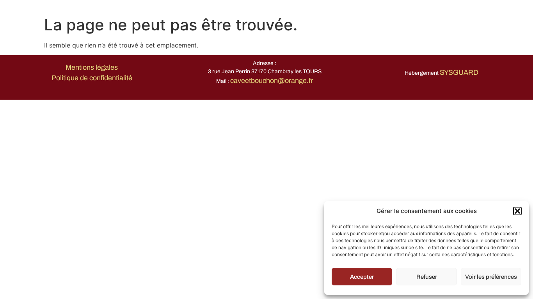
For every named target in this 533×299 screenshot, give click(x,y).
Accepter (362, 277)
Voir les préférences (491, 277)
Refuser (426, 277)
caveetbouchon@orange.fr (271, 80)
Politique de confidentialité (92, 78)
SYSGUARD (459, 72)
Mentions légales (92, 67)
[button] (517, 211)
